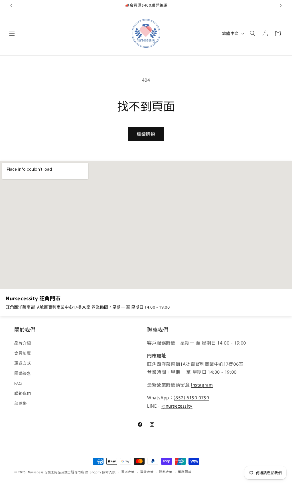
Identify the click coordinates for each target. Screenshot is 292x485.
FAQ (18, 383)
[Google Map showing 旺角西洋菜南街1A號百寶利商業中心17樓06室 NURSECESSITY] (146, 225)
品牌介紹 (22, 343)
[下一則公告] (281, 5)
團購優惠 (22, 373)
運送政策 (128, 471)
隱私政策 (166, 471)
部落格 (20, 403)
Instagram (202, 384)
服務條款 (184, 471)
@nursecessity (176, 405)
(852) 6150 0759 (191, 397)
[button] (12, 33)
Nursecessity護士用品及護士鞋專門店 (56, 472)
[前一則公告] (11, 5)
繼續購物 (146, 134)
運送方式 (22, 363)
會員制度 (22, 353)
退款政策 (146, 471)
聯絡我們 (22, 393)
